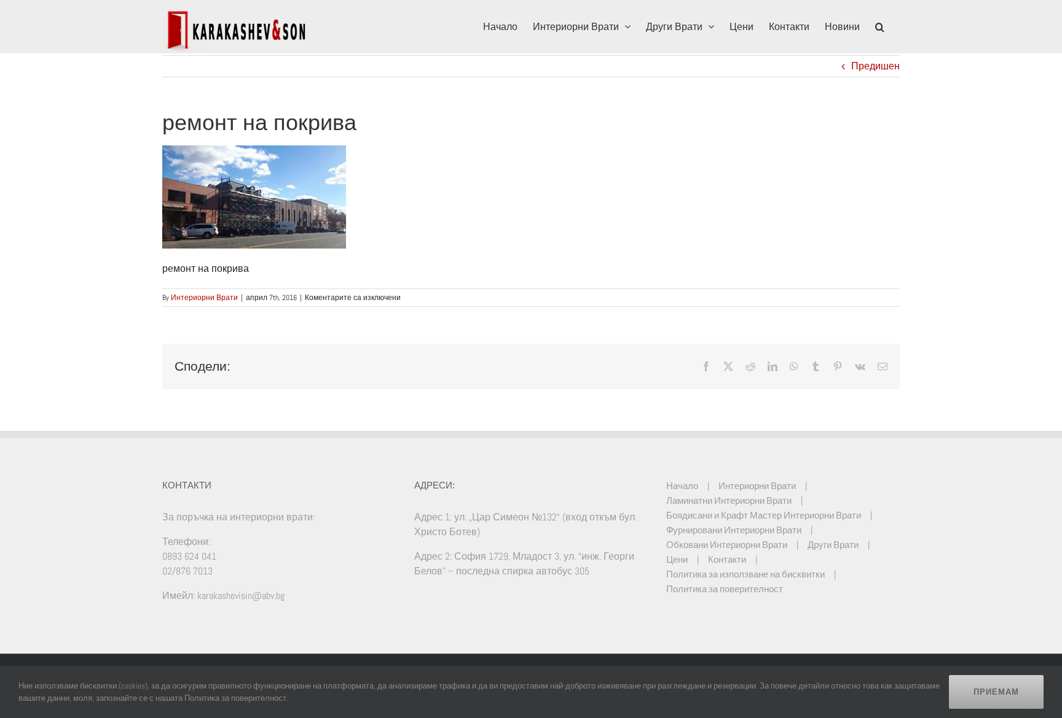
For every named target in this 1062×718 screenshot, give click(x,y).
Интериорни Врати (204, 298)
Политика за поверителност (724, 589)
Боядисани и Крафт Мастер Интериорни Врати (763, 515)
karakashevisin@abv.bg (241, 595)
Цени (677, 559)
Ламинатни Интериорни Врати (729, 500)
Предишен (875, 66)
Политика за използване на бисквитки (745, 574)
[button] (879, 26)
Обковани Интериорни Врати (726, 544)
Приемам (996, 692)
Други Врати (833, 544)
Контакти (727, 559)
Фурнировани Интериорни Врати (733, 530)
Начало (682, 486)
